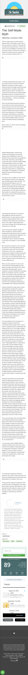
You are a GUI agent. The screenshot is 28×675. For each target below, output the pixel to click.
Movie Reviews (6, 536)
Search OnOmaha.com (14, 555)
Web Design (19, 656)
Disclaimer (21, 653)
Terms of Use (14, 653)
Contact (7, 655)
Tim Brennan (22, 26)
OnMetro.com (12, 656)
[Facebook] (14, 633)
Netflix (12, 541)
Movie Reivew (6, 541)
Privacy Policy (7, 653)
